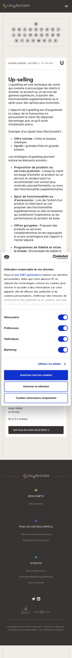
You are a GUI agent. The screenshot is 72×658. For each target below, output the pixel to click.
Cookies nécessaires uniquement (36, 397)
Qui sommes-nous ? (36, 570)
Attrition (13, 412)
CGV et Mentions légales (50, 629)
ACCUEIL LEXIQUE (17, 63)
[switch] (63, 328)
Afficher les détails (49, 363)
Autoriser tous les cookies (36, 375)
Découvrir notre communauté (36, 534)
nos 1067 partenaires (27, 274)
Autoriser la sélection (36, 386)
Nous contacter (36, 582)
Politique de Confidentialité (23, 629)
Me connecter (36, 503)
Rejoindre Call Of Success (36, 540)
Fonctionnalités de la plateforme (36, 576)
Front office (15, 408)
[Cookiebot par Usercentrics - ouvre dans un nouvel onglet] (52, 257)
